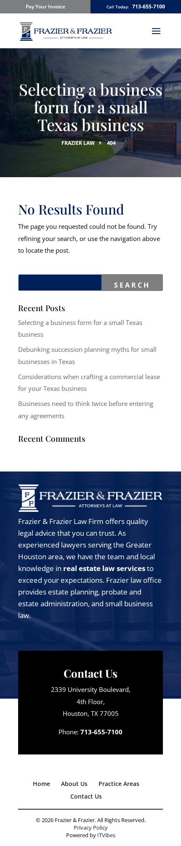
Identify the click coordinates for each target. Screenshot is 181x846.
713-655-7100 (148, 6)
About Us (74, 784)
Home (41, 784)
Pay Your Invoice (45, 6)
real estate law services (104, 568)
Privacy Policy (91, 827)
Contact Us (86, 796)
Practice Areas (118, 784)
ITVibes (106, 835)
